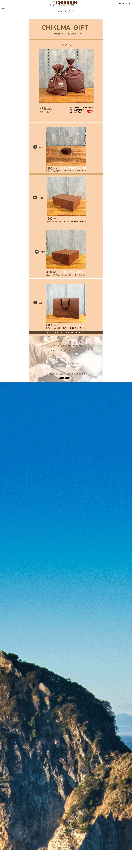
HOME (3, 8)
